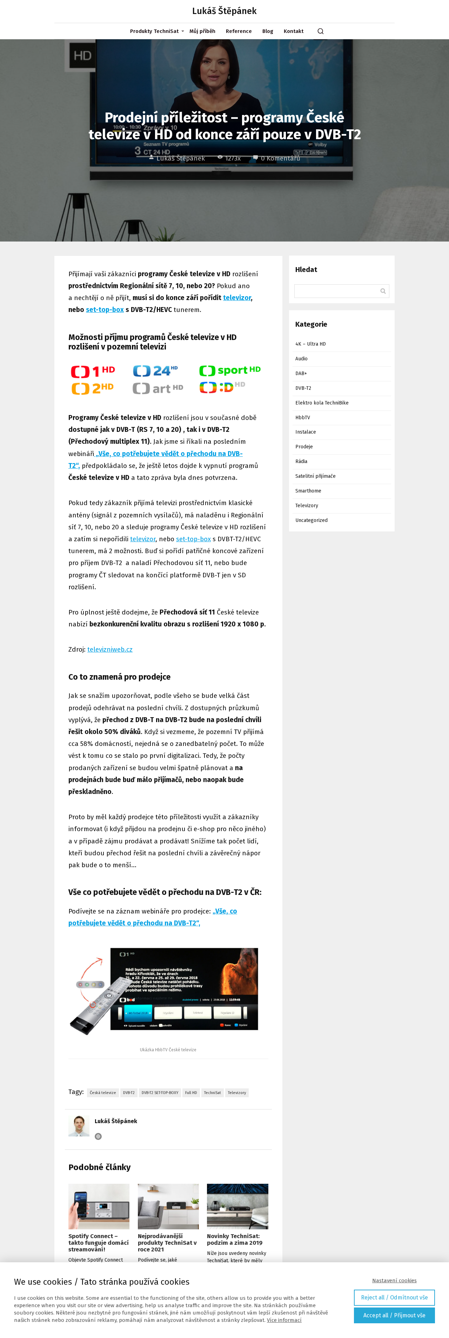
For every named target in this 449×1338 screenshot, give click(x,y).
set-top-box (105, 310)
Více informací (284, 1320)
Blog (267, 31)
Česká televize (103, 1093)
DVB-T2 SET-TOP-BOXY (160, 1093)
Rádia (301, 461)
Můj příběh (202, 31)
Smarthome (308, 491)
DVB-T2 (129, 1093)
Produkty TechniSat (154, 31)
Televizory (237, 1093)
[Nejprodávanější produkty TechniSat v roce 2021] (168, 1207)
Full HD (191, 1093)
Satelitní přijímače (315, 476)
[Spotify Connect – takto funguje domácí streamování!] (98, 1207)
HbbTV (302, 418)
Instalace (305, 432)
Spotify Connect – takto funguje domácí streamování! (98, 1242)
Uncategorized (311, 520)
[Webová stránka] (98, 1136)
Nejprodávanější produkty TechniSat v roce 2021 (167, 1242)
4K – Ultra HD (310, 344)
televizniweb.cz (110, 649)
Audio (301, 359)
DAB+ (301, 373)
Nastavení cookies (394, 1280)
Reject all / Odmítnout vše (394, 1297)
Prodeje (304, 447)
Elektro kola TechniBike (322, 403)
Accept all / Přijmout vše (394, 1315)
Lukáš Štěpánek (224, 11)
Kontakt (293, 31)
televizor (237, 298)
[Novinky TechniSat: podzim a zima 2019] (237, 1207)
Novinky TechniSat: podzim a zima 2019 (234, 1239)
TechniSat (212, 1093)
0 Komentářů (280, 158)
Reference (239, 31)
